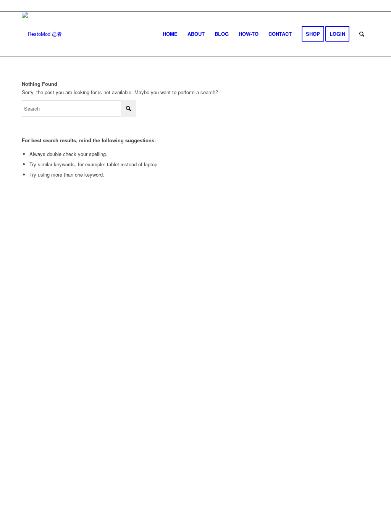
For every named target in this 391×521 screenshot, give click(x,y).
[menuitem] (170, 34)
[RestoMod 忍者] (42, 34)
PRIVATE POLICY (226, 232)
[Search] (361, 34)
